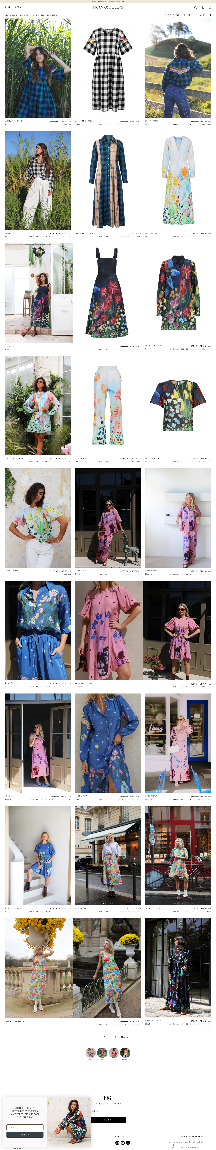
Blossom (78, 574)
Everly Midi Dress (14, 121)
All (177, 15)
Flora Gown (151, 233)
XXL (203, 124)
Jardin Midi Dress (14, 1021)
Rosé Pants (151, 571)
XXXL (209, 124)
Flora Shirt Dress (154, 346)
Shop (8, 7)
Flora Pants (81, 459)
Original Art (52, 15)
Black (77, 124)
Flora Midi (10, 346)
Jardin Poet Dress (155, 908)
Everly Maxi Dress (84, 233)
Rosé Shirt (80, 571)
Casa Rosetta (27, 15)
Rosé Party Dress (84, 684)
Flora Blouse (152, 459)
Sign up (25, 1134)
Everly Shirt (151, 121)
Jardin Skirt (81, 908)
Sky (146, 237)
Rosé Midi (10, 796)
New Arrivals (11, 15)
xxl (209, 15)
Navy (7, 349)
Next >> (124, 1037)
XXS (182, 236)
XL (59, 236)
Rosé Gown (81, 796)
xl (204, 15)
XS (46, 236)
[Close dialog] (88, 1099)
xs (189, 15)
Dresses (40, 15)
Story (18, 7)
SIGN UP (108, 1120)
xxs (183, 15)
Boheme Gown (153, 1021)
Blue (7, 124)
